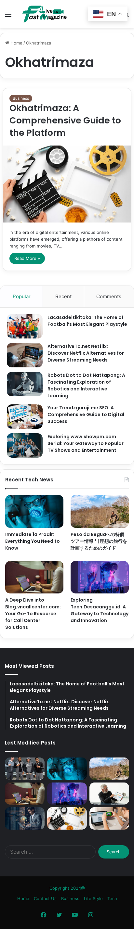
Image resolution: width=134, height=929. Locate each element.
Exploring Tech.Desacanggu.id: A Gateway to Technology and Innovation (99, 610)
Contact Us (45, 898)
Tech (112, 898)
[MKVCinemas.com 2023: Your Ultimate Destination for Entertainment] (67, 818)
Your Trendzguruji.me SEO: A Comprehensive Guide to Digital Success (85, 414)
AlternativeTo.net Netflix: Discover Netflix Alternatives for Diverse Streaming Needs (85, 353)
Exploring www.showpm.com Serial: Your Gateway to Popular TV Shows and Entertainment (85, 443)
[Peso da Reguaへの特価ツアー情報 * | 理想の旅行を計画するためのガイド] (100, 511)
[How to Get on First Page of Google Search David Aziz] (109, 794)
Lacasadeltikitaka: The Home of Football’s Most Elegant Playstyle (87, 320)
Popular (22, 296)
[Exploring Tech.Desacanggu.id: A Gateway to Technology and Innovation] (100, 577)
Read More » (27, 258)
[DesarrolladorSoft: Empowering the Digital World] (25, 818)
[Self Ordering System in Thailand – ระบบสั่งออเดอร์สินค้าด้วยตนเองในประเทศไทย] (109, 818)
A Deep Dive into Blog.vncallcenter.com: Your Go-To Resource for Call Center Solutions (33, 613)
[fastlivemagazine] (42, 14)
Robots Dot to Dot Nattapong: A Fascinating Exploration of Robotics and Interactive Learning (86, 385)
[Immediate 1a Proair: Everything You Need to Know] (34, 511)
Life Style (93, 898)
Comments (108, 296)
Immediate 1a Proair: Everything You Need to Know (32, 541)
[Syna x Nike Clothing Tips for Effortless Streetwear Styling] (25, 768)
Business (21, 98)
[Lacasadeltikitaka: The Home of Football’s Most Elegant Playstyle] (25, 326)
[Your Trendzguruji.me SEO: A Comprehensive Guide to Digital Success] (25, 416)
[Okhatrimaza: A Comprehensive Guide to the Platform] (67, 184)
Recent (63, 296)
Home (15, 42)
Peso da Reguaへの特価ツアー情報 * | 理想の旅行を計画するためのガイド (99, 541)
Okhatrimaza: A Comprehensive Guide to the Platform (65, 120)
